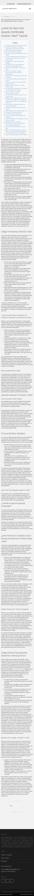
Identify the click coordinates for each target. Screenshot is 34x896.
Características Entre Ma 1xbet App (15, 133)
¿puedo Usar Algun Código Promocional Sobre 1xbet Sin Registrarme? (14, 72)
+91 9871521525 (10, 3)
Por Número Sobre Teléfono (13, 114)
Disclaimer (4, 861)
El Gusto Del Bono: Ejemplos (14, 52)
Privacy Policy (5, 858)
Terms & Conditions (6, 855)
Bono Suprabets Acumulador (14, 50)
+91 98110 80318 (10, 871)
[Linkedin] (9, 1)
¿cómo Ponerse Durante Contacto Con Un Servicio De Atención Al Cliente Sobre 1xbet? (17, 58)
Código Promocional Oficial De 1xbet (16, 45)
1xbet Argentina (12, 16)
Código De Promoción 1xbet (14, 112)
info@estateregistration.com (24, 3)
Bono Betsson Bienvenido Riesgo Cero (16, 110)
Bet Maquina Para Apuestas (13, 122)
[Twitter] (3, 1)
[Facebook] (6, 1)
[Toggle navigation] (30, 8)
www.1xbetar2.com (18, 669)
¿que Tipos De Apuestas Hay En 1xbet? (16, 134)
